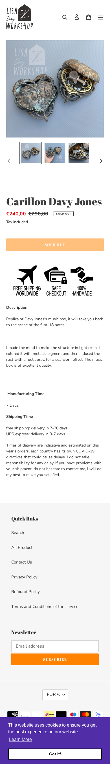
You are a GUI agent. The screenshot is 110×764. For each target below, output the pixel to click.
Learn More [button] (20, 739)
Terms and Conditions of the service (44, 606)
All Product (21, 547)
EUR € (53, 694)
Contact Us (21, 562)
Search (17, 532)
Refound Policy (25, 591)
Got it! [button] (55, 754)
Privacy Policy (24, 577)
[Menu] (100, 17)
